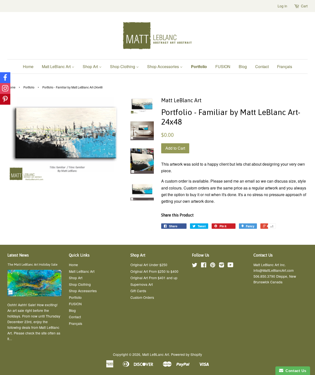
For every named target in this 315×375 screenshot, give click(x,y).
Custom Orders (142, 297)
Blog (243, 66)
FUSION (222, 66)
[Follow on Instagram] (5, 88)
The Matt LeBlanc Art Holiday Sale (32, 264)
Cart (304, 5)
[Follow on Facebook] (5, 77)
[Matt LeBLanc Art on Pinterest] (212, 265)
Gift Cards (138, 290)
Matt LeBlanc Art (57, 66)
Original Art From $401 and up (153, 277)
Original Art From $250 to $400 (154, 271)
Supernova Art (141, 284)
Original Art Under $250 (148, 264)
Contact (262, 66)
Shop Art (91, 66)
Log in (282, 5)
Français (284, 66)
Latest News (18, 255)
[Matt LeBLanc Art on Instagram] (221, 265)
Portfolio (199, 66)
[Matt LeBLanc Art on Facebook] (203, 265)
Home (28, 66)
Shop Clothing (123, 66)
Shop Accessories (163, 66)
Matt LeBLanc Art (155, 354)
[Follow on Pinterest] (5, 99)
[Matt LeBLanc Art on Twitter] (194, 265)
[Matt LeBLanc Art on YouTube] (230, 265)
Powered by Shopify (186, 354)
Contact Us (294, 371)
